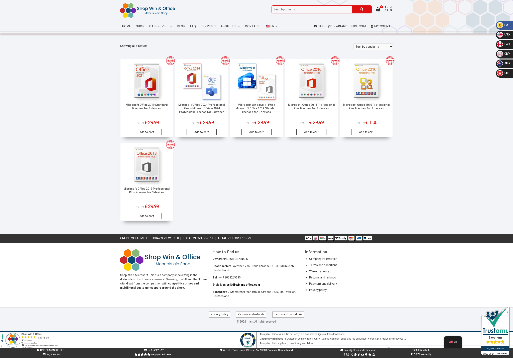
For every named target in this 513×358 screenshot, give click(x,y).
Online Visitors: (132, 238)
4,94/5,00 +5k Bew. (161, 354)
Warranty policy (319, 271)
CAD (507, 44)
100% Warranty (422, 354)
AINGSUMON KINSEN (52, 350)
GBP (507, 53)
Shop (140, 26)
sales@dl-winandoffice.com (342, 26)
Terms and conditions (323, 265)
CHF (506, 73)
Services (208, 26)
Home (126, 26)
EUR (507, 24)
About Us (229, 26)
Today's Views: (162, 238)
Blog (181, 26)
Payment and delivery (323, 283)
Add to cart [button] (146, 132)
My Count (382, 26)
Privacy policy (318, 289)
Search (362, 9)
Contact (252, 26)
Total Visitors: (229, 238)
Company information (323, 258)
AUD (507, 63)
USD (507, 34)
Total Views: (193, 238)
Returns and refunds (322, 277)
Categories (159, 26)
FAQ (193, 26)
